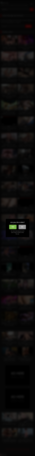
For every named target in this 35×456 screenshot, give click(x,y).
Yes (12, 227)
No (22, 227)
